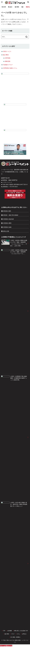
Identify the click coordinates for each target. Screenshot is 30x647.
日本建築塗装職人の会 (11, 171)
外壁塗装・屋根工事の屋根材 (10, 215)
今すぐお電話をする (6, 645)
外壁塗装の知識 (7, 227)
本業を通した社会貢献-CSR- (21, 630)
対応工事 (4, 6)
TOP (4, 630)
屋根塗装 (7, 61)
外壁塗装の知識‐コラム (10, 68)
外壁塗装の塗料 (7, 211)
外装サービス (7, 51)
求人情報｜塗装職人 (15, 637)
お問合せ (24, 634)
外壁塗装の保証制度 (8, 219)
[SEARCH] (28, 2)
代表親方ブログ (8, 64)
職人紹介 (10, 6)
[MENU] (2, 2)
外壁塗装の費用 (7, 223)
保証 (22, 6)
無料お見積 (6, 231)
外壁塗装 (7, 58)
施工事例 (17, 6)
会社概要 (9, 630)
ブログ (12, 634)
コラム (18, 634)
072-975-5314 (14, 186)
